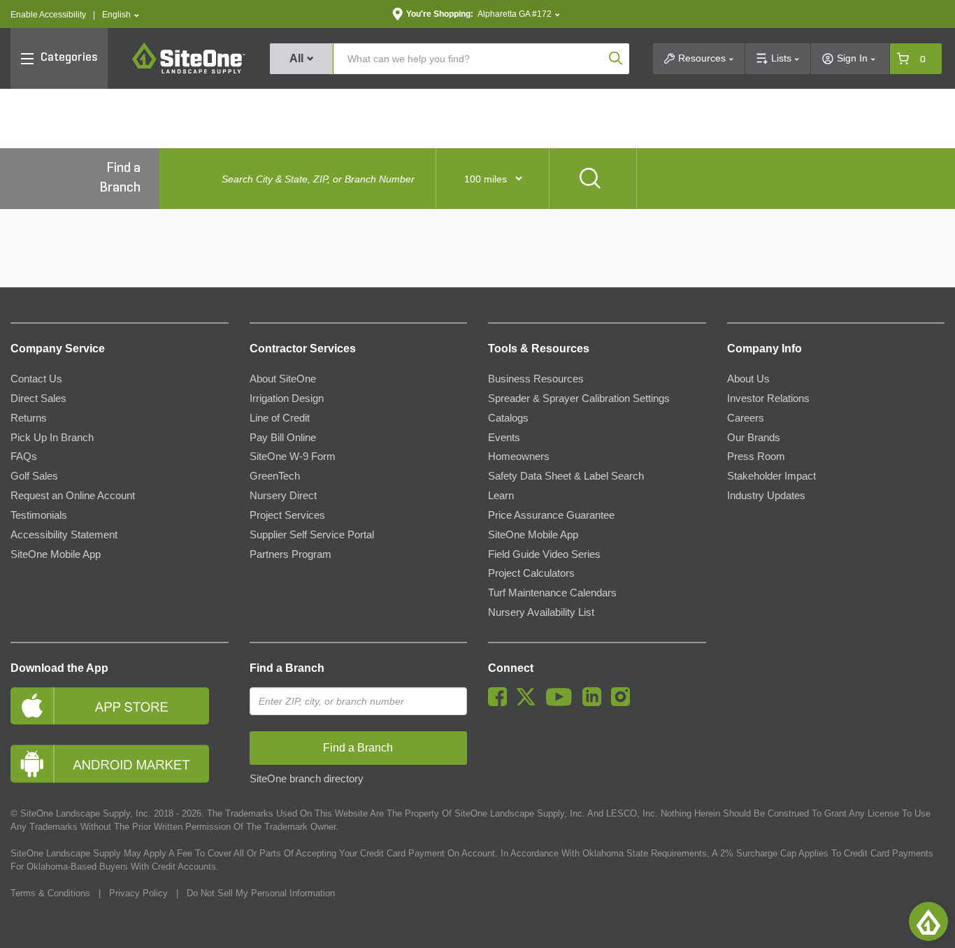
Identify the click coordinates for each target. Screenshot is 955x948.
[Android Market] (119, 764)
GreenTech (275, 476)
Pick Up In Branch (52, 437)
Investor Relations (768, 398)
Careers (745, 418)
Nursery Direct (283, 495)
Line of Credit (280, 418)
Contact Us (36, 379)
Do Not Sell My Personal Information (261, 893)
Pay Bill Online (283, 437)
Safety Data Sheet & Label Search (566, 476)
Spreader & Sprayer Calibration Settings (579, 398)
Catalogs (508, 418)
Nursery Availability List (541, 612)
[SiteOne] (188, 71)
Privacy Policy (138, 893)
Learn (501, 495)
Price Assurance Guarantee (551, 515)
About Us (748, 379)
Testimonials (38, 515)
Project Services (287, 515)
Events (504, 437)
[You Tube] (562, 702)
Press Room (756, 456)
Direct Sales (38, 398)
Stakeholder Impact (771, 476)
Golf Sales (34, 476)
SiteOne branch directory (307, 778)
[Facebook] (501, 702)
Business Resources (536, 379)
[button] (120, 15)
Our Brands (753, 437)
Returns (28, 418)
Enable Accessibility (48, 15)
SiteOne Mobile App (55, 554)
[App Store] (119, 706)
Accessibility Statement (63, 534)
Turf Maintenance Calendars (552, 592)
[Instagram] (624, 702)
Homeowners (519, 456)
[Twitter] (530, 702)
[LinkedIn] (595, 702)
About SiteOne (283, 379)
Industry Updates (766, 495)
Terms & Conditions (50, 893)
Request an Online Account (72, 495)
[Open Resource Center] (928, 921)
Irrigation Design (287, 398)
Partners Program (290, 554)
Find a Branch (287, 668)
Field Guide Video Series (544, 554)
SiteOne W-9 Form (293, 456)
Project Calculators (531, 573)
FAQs (23, 456)
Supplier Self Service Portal (312, 534)
